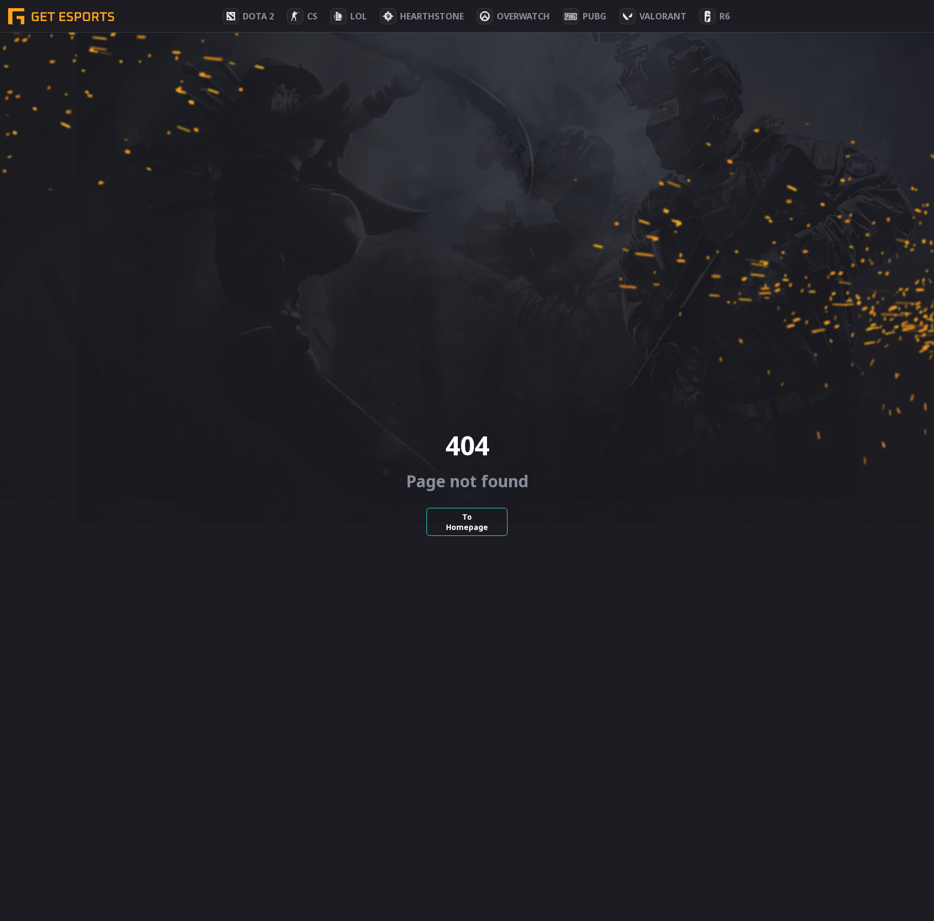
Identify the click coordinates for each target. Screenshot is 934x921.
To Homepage (467, 522)
